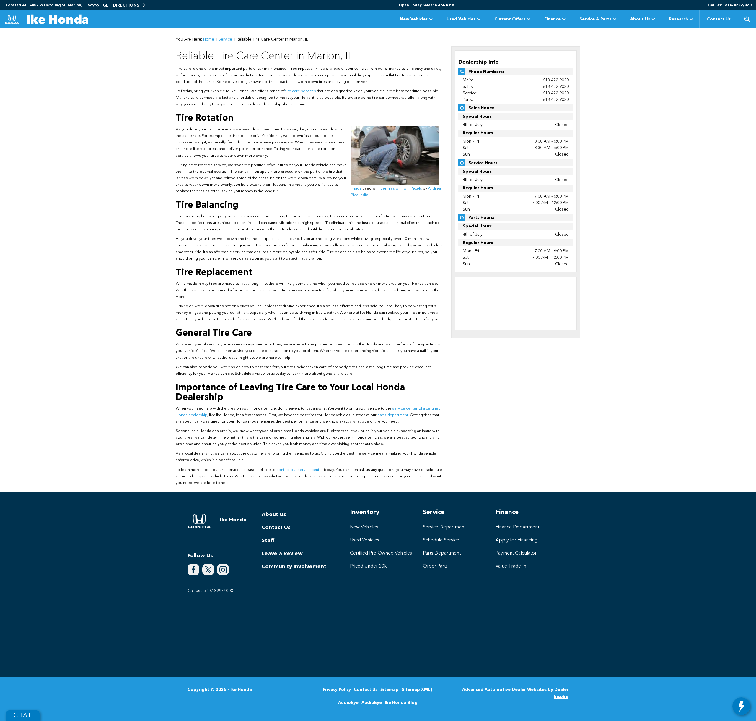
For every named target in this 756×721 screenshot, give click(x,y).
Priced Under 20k (368, 566)
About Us (640, 19)
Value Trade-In (511, 566)
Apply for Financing (516, 540)
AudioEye (348, 703)
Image (356, 188)
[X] (208, 569)
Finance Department (517, 527)
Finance (552, 19)
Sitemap (389, 690)
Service (225, 39)
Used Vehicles (461, 19)
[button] (747, 19)
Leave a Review (282, 553)
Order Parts (435, 566)
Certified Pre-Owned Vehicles (381, 553)
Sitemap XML (416, 690)
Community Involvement (294, 566)
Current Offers (509, 19)
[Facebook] (193, 569)
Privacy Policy (337, 690)
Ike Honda (241, 690)
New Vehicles (414, 19)
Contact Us (719, 19)
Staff (268, 540)
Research (678, 19)
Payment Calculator (516, 553)
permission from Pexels (401, 188)
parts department (392, 415)
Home (208, 39)
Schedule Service (441, 540)
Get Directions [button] (122, 5)
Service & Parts (595, 19)
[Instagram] (223, 569)
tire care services (300, 91)
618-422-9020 (556, 80)
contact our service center (299, 470)
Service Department (444, 527)
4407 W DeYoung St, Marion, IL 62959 (64, 5)
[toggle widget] (741, 706)
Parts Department (442, 553)
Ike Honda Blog (401, 703)
